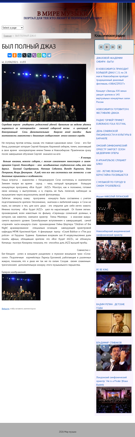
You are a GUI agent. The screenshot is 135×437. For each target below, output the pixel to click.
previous (100, 47)
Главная (8, 35)
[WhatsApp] (39, 55)
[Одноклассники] (14, 55)
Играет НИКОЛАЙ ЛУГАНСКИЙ (112, 196)
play (106, 47)
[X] (24, 55)
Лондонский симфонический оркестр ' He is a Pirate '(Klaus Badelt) (112, 381)
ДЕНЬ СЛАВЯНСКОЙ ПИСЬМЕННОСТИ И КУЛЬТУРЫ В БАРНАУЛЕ (113, 134)
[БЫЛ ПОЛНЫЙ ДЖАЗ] (21, 299)
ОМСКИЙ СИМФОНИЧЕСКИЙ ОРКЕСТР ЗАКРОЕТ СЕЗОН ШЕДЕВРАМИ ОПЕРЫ (111, 149)
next (112, 47)
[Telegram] (49, 55)
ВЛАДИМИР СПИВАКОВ (109, 342)
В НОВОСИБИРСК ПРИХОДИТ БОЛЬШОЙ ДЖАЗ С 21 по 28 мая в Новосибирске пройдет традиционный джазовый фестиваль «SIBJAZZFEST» (112, 76)
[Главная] (67, 17)
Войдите (5, 308)
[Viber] (34, 55)
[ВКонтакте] (10, 55)
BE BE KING (102, 269)
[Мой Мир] (19, 55)
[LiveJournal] (29, 55)
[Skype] (44, 55)
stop (119, 47)
